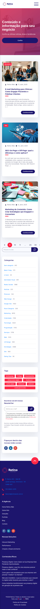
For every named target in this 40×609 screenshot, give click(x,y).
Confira (20, 40)
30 (35, 245)
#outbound (29, 380)
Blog (3, 520)
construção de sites (20, 388)
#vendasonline (29, 376)
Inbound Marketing (8, 542)
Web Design (8, 299)
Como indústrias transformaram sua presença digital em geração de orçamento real (19, 584)
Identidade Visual (9, 280)
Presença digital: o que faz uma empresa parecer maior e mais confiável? (18, 568)
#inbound (21, 384)
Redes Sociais (8, 284)
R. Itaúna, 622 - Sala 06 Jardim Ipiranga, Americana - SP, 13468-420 (15, 481)
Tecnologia (7, 323)
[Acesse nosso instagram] (15, 448)
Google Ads (8, 303)
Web (5, 337)
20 (30, 245)
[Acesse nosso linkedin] (11, 448)
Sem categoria (8, 265)
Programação (8, 327)
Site (5, 351)
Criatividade (8, 318)
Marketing (7, 313)
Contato (4, 524)
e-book (6, 275)
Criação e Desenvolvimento (11, 549)
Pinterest (7, 294)
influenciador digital (13, 380)
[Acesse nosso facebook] (6, 448)
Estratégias (7, 347)
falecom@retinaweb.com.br (14, 494)
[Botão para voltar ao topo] (34, 460)
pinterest (31, 384)
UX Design (7, 342)
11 (20, 245)
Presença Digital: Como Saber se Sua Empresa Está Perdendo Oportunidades (19, 563)
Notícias (6, 289)
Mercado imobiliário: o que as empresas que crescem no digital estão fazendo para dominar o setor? (20, 579)
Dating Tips (7, 356)
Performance (6, 545)
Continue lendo (28, 112)
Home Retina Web (8, 507)
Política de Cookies (20, 605)
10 (15, 245)
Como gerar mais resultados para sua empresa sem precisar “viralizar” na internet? (19, 574)
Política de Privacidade (20, 602)
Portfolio (5, 517)
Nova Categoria (9, 308)
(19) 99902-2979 (10, 489)
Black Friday (8, 270)
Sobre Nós (5, 510)
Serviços (7, 332)
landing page (9, 376)
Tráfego (19, 376)
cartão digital (10, 384)
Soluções (5, 514)
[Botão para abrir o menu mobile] (36, 4)
